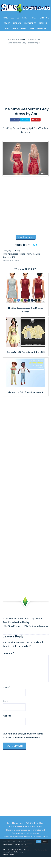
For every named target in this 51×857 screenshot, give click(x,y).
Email (6, 701)
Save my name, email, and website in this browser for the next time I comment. (23, 735)
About (45, 842)
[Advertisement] (25, 76)
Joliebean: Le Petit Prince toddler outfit (25, 392)
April (10, 253)
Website (7, 715)
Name (6, 687)
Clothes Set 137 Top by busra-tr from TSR (26, 352)
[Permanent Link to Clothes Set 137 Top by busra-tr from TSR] (25, 345)
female (22, 253)
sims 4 (28, 253)
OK (38, 842)
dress (15, 253)
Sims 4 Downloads (25, 8)
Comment (8, 652)
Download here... (25, 237)
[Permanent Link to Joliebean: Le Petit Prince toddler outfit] (25, 385)
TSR (34, 245)
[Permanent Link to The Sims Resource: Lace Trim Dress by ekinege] (25, 301)
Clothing (16, 250)
